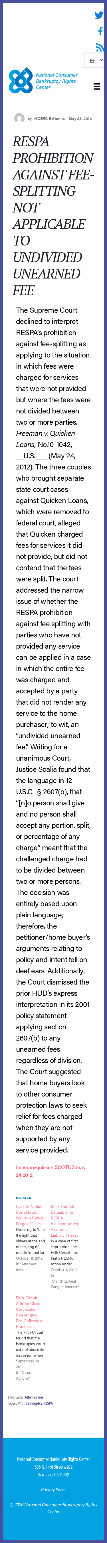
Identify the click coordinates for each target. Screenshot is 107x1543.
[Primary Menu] (97, 86)
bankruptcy (34, 1403)
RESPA (48, 1403)
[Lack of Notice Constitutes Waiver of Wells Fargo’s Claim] (33, 1237)
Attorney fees (34, 1397)
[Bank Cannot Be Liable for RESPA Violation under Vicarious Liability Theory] (68, 1246)
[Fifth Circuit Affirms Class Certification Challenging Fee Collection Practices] (33, 1338)
